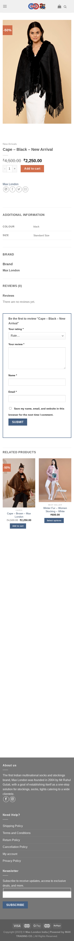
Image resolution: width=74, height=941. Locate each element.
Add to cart (32, 168)
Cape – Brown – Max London (19, 515)
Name (12, 375)
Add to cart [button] (18, 526)
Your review (16, 344)
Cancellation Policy (15, 846)
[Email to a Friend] (25, 189)
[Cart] (59, 6)
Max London (10, 184)
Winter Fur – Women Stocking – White (55, 510)
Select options (54, 520)
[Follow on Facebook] (6, 799)
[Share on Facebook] (12, 189)
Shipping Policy (13, 825)
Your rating (16, 329)
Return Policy (11, 840)
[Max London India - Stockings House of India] (37, 6)
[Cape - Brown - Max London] (19, 482)
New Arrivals (10, 144)
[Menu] (5, 6)
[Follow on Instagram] (12, 799)
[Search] (65, 6)
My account (10, 853)
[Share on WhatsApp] (6, 189)
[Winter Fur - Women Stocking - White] (55, 480)
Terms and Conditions (17, 833)
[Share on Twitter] (19, 189)
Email (12, 391)
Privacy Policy (12, 860)
